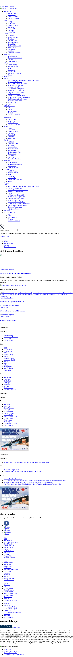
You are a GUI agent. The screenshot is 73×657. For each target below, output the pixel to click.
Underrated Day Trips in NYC (17, 90)
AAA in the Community (15, 73)
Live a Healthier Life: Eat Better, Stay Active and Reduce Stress (23, 471)
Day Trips (11, 39)
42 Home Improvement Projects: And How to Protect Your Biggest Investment (27, 462)
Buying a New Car (13, 102)
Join (9, 107)
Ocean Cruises (12, 47)
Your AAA (7, 603)
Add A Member (12, 111)
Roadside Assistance (14, 114)
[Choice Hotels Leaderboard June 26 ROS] (13, 285)
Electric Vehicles (13, 16)
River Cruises (12, 49)
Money (6, 20)
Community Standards (14, 612)
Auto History (11, 15)
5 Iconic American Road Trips (13, 479)
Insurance (7, 54)
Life (5, 537)
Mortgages (11, 27)
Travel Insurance (13, 61)
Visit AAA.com (4, 237)
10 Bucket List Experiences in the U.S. (12, 301)
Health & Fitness (13, 66)
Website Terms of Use (10, 653)
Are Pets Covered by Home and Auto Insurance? (16, 273)
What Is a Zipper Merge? (8, 320)
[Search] (1, 224)
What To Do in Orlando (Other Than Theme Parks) (23, 80)
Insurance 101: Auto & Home (16, 95)
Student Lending (13, 25)
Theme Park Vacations (14, 52)
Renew (10, 109)
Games (10, 75)
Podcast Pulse (12, 71)
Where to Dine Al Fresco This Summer (12, 311)
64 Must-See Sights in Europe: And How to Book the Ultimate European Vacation (28, 482)
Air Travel (11, 35)
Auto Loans (11, 23)
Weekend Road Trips (14, 94)
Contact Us (7, 610)
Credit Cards (11, 28)
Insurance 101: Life (13, 87)
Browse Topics (12, 608)
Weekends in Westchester (15, 85)
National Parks (12, 44)
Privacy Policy (8, 649)
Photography (8, 366)
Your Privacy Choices (10, 651)
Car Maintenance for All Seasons (17, 99)
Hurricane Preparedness (15, 101)
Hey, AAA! (7, 104)
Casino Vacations (13, 37)
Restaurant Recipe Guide (11, 470)
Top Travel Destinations (15, 82)
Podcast (6, 76)
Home (9, 68)
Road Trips (11, 51)
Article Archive (12, 607)
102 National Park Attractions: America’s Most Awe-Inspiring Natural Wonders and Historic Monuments (35, 480)
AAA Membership (9, 106)
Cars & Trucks (12, 13)
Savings (10, 22)
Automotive (7, 11)
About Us (7, 605)
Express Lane (8, 351)
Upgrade (10, 113)
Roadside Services (9, 558)
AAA (5, 348)
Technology (11, 70)
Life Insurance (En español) (16, 89)
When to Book (8, 425)
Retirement (11, 30)
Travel (6, 34)
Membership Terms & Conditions (14, 654)
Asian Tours (7, 406)
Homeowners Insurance (15, 58)
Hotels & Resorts (13, 42)
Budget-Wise (11, 32)
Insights (6, 363)
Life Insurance (12, 59)
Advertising (7, 615)
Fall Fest (6, 353)
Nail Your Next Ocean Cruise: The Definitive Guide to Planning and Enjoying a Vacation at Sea (32, 484)
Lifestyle (6, 63)
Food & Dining (12, 64)
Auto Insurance (12, 56)
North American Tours (14, 46)
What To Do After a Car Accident (18, 83)
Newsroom (7, 614)
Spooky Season (8, 368)
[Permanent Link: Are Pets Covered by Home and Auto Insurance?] (7, 268)
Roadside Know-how (14, 18)
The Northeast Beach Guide (16, 92)
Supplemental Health (10, 389)
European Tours (12, 40)
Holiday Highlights (9, 360)
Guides (6, 78)
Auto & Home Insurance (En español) (19, 97)
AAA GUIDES (8, 617)
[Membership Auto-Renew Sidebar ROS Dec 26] (14, 451)
